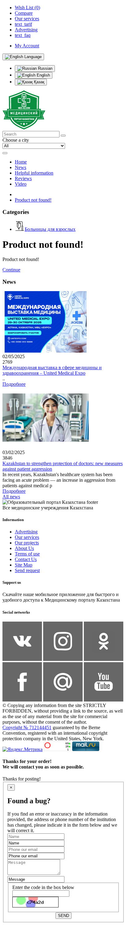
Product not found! (33, 200)
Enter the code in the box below (43, 887)
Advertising (26, 531)
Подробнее (14, 384)
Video (21, 184)
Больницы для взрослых (50, 229)
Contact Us (26, 559)
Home (21, 161)
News (20, 167)
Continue (11, 269)
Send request (27, 570)
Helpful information (34, 173)
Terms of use (27, 553)
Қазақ (38, 82)
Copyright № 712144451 (26, 727)
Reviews (23, 178)
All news (11, 496)
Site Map (23, 564)
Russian (44, 68)
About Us (24, 548)
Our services (27, 537)
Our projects (27, 542)
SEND (63, 915)
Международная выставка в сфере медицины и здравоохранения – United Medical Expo (52, 370)
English (42, 75)
